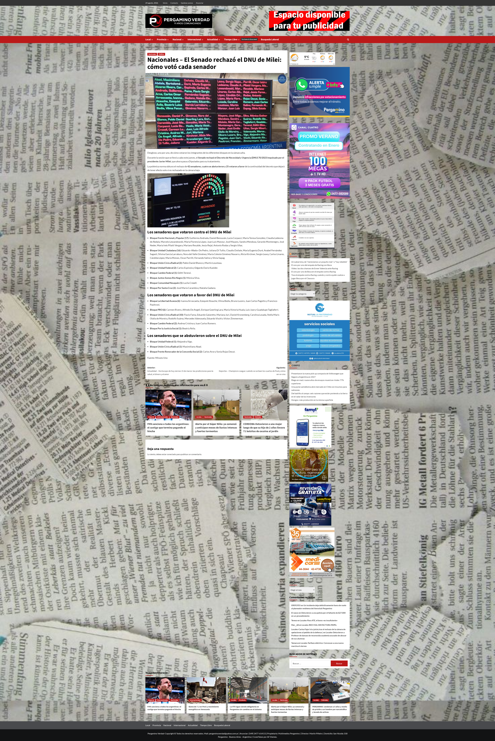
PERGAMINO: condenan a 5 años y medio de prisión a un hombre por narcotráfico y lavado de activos (329, 709)
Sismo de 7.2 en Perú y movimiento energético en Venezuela (204, 708)
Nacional (177, 39)
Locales (198, 417)
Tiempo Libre (240, 39)
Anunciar (199, 3)
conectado (171, 454)
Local (148, 39)
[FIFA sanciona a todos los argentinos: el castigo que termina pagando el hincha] (168, 405)
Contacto (174, 3)
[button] (348, 39)
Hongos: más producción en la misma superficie (312, 400)
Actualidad (212, 39)
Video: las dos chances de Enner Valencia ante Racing (314, 268)
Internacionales (162, 417)
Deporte (151, 417)
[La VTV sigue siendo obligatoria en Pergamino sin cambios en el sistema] (247, 690)
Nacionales (152, 54)
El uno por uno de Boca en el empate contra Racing (313, 271)
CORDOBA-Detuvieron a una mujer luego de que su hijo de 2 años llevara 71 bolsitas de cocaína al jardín (264, 427)
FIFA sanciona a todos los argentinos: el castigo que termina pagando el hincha (168, 427)
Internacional (194, 39)
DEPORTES (298, 254)
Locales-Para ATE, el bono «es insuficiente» (318, 620)
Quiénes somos (187, 3)
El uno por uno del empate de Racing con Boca (311, 265)
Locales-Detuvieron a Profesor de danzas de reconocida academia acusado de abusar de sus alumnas (318, 635)
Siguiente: (252, 371)
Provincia (161, 39)
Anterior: (180, 371)
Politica (161, 54)
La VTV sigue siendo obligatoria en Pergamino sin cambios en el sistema (246, 708)
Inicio (165, 3)
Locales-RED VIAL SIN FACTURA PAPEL (319, 625)
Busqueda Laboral (270, 39)
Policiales (258, 417)
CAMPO (296, 365)
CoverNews (258, 737)
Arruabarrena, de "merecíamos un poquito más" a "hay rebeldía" (319, 262)
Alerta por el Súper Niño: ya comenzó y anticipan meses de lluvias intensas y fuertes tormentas (216, 427)
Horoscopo (330, 248)
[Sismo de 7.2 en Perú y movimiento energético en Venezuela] (206, 690)
